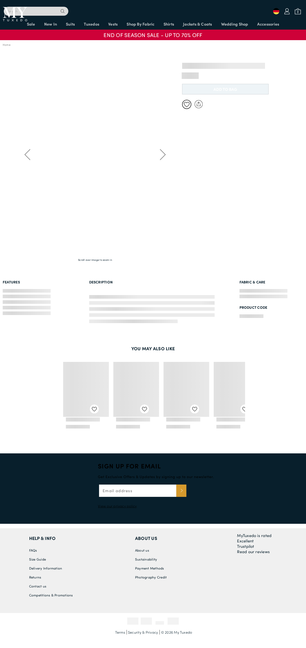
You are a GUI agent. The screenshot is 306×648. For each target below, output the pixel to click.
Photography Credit (151, 577)
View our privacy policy (117, 506)
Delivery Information (45, 568)
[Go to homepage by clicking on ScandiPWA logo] (153, 9)
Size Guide (37, 559)
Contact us (37, 586)
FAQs (33, 550)
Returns (35, 577)
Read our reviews (253, 551)
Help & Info (42, 538)
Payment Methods (149, 568)
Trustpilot (245, 546)
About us (146, 538)
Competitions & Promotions (51, 595)
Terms (120, 632)
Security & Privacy (143, 632)
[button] (153, 32)
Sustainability (146, 559)
